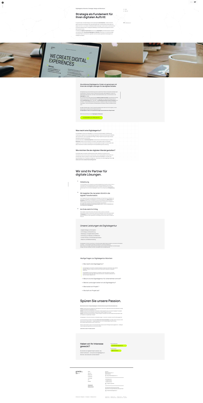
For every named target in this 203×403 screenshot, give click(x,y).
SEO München (125, 397)
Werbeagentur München (119, 396)
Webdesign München (107, 396)
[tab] (101, 264)
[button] (128, 22)
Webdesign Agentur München (120, 397)
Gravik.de (85, 97)
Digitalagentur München (113, 396)
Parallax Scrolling (124, 396)
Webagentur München (107, 397)
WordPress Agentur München (113, 397)
